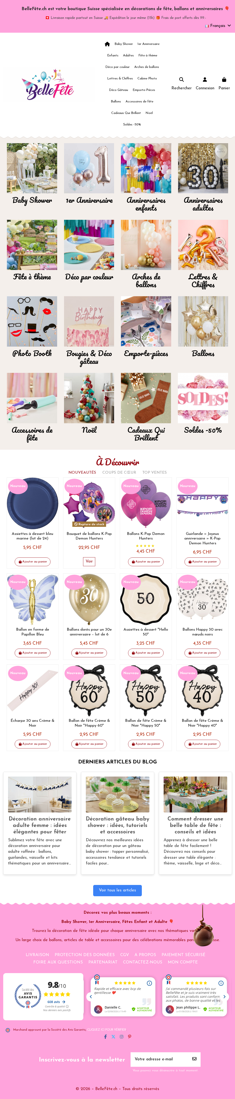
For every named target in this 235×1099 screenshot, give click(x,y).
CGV (124, 955)
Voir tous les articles (117, 890)
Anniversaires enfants (145, 204)
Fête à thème (32, 276)
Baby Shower (32, 200)
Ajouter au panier (34, 561)
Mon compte (183, 962)
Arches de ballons (146, 280)
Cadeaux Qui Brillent (146, 434)
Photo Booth (32, 353)
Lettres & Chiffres (203, 280)
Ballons (203, 353)
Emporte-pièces (146, 353)
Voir (89, 562)
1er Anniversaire (89, 200)
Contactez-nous (142, 962)
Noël (89, 430)
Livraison (37, 955)
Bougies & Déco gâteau (89, 357)
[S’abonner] (194, 1059)
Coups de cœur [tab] (119, 473)
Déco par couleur (89, 276)
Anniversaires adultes (203, 204)
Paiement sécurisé (183, 955)
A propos (145, 955)
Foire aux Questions (58, 962)
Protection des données (85, 955)
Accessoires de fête (31, 434)
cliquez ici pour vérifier (106, 1030)
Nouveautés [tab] (82, 473)
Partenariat (103, 962)
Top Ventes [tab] (154, 473)
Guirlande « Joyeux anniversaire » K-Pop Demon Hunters (202, 538)
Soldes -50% (203, 430)
